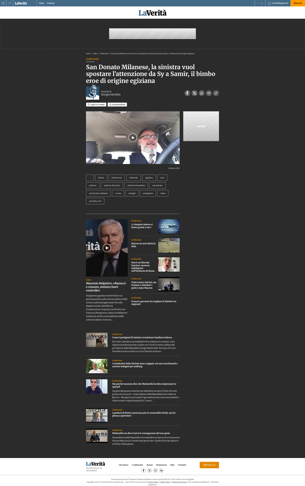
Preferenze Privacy (179, 482)
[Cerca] (10, 3)
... (90, 177)
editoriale (133, 177)
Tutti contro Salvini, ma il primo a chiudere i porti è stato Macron (143, 285)
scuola (118, 193)
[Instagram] (155, 470)
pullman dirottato (112, 185)
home (88, 54)
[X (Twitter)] (149, 470)
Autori (150, 465)
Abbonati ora (209, 465)
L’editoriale (137, 465)
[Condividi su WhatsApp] (202, 93)
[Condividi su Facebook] (187, 93)
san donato (157, 185)
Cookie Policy (165, 482)
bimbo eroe (117, 177)
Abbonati (298, 3)
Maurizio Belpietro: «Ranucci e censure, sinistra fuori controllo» (106, 287)
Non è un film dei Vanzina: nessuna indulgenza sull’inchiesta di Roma (143, 266)
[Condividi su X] (195, 93)
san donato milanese (98, 193)
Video (41, 3)
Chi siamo (123, 465)
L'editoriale (104, 54)
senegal (131, 193)
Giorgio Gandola (110, 94)
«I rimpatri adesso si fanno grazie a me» (142, 226)
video (162, 193)
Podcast (51, 3)
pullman (93, 185)
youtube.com (95, 201)
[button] (133, 137)
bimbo (101, 177)
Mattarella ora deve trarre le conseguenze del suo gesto (141, 433)
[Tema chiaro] (258, 3)
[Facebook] (144, 470)
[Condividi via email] (209, 93)
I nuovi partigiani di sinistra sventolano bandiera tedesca (142, 337)
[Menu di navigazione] (3, 3)
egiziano (149, 177)
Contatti (182, 465)
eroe (162, 177)
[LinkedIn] (161, 470)
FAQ (172, 465)
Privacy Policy (152, 482)
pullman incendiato (136, 185)
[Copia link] (216, 93)
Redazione (161, 465)
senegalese (148, 193)
